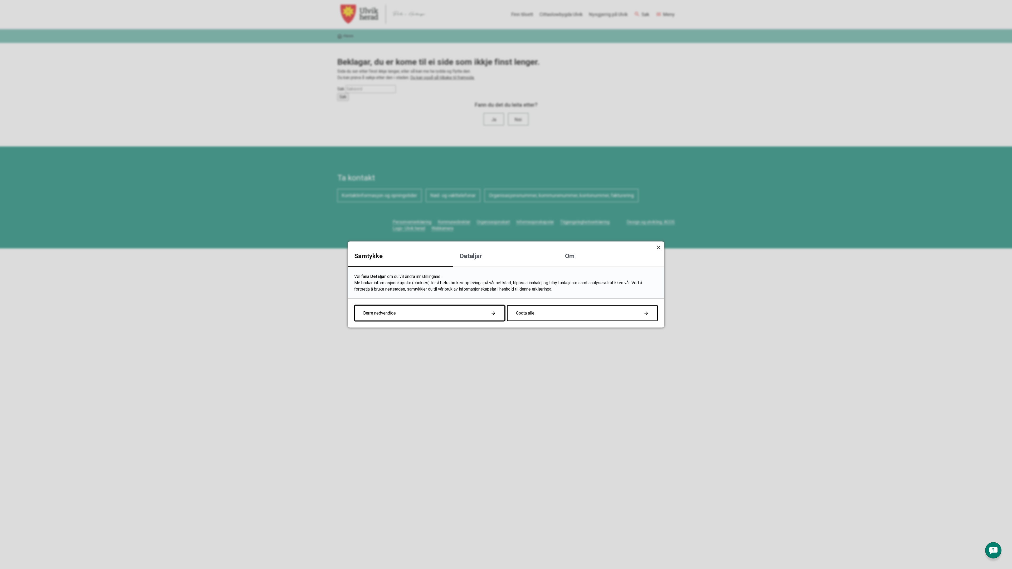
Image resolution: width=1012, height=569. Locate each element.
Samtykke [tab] (368, 256)
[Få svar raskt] (993, 550)
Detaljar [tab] (471, 256)
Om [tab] (570, 256)
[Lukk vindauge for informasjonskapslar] (658, 247)
